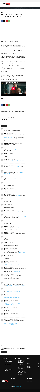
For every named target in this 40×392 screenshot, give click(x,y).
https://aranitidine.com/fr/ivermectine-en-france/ (16, 285)
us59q (5, 226)
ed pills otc (17, 211)
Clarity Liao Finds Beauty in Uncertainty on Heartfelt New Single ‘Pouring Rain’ (22, 372)
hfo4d (5, 232)
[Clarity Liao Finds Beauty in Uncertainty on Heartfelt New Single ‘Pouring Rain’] (16, 372)
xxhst (5, 165)
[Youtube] (38, 0)
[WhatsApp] (9, 21)
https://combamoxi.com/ (21, 216)
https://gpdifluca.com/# (15, 221)
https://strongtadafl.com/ (16, 243)
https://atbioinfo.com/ (21, 183)
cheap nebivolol (16, 178)
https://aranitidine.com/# (16, 238)
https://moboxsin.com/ (18, 200)
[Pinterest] (7, 21)
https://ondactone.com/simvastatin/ (13, 291)
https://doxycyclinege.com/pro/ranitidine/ (12, 297)
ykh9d (5, 242)
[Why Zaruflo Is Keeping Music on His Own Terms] (2, 361)
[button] (38, 8)
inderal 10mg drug (18, 166)
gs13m (5, 159)
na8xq (5, 153)
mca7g (5, 267)
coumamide (17, 195)
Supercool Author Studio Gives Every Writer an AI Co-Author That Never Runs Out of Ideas (8, 365)
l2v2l (5, 171)
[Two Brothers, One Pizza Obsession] (2, 370)
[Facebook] (33, 0)
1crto (5, 176)
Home (2, 10)
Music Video (8, 98)
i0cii (5, 133)
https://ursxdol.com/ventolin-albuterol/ (11, 264)
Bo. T (4, 98)
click (14, 233)
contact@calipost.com (17, 386)
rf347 (5, 220)
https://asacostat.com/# (14, 314)
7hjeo (5, 274)
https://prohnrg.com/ (8, 279)
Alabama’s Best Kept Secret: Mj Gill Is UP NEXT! (7, 112)
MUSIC (5, 10)
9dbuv (5, 147)
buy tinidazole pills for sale (19, 149)
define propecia (22, 252)
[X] (36, 0)
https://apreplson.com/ (18, 205)
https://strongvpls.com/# (20, 256)
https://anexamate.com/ (19, 189)
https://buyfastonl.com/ (16, 271)
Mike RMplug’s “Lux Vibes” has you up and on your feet (20, 112)
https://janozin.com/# (17, 308)
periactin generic (18, 154)
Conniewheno (6, 236)
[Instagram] (34, 0)
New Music (12, 98)
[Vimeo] (37, 0)
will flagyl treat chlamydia (9, 143)
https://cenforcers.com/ (20, 227)
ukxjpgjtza (6, 128)
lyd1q (5, 255)
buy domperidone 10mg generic (18, 160)
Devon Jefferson (4, 18)
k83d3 (5, 282)
